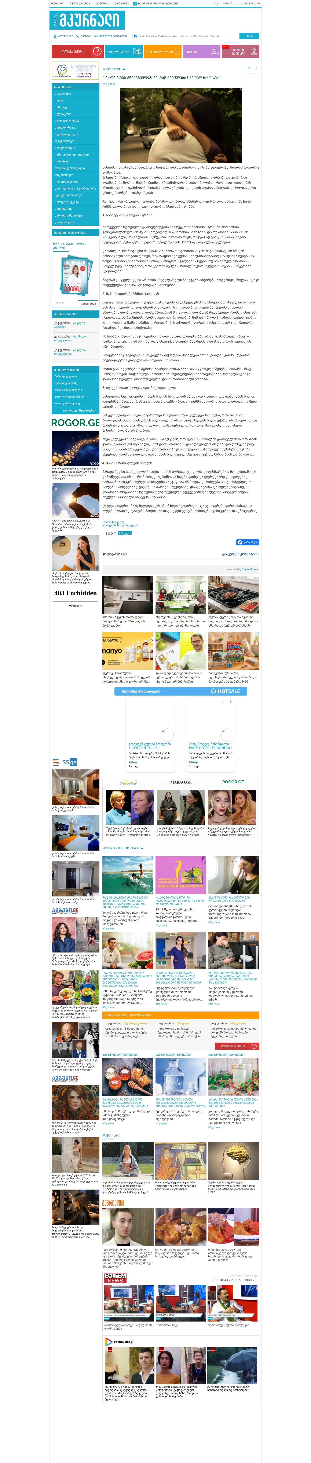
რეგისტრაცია (250, 3)
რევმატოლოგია (136, 1023)
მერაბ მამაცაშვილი (68, 390)
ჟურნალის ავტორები (70, 232)
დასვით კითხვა (233, 1046)
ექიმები (85, 36)
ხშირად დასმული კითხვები (158, 3)
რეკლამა (102, 3)
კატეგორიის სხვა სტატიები (123, 848)
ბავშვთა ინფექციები (70, 338)
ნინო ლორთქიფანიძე (70, 396)
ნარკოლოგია (65, 148)
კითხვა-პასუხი (65, 314)
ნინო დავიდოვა (66, 376)
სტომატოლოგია (67, 121)
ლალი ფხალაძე (66, 383)
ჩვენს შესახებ (80, 3)
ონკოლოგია (64, 175)
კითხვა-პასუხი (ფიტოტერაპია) (128, 1015)
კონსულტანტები (66, 370)
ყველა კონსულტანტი (79, 411)
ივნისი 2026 (88, 304)
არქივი (59, 303)
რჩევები (183, 1023)
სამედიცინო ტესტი (69, 216)
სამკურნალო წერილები (120, 1054)
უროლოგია (238, 1023)
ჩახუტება (125, 533)
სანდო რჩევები (115, 69)
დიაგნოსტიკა (65, 222)
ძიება (249, 36)
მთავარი (57, 3)
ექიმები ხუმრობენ (68, 195)
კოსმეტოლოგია (66, 182)
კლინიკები (65, 36)
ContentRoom (242, 569)
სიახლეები (63, 94)
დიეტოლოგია (65, 141)
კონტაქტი (122, 3)
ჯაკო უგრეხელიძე (67, 403)
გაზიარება (251, 542)
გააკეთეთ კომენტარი (240, 554)
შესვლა (228, 3)
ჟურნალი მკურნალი (113, 36)
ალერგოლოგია (66, 134)
